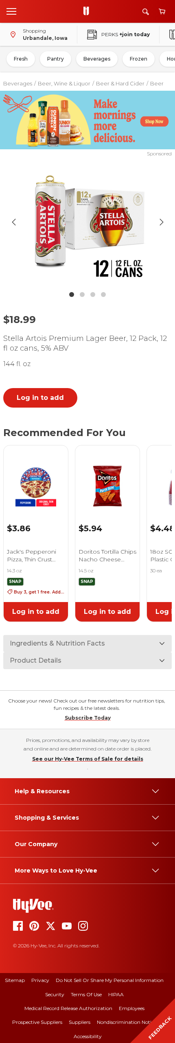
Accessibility (88, 1036)
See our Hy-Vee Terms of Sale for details (87, 759)
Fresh (21, 59)
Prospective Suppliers (37, 1022)
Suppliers (79, 1022)
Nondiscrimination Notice (126, 1022)
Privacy (40, 980)
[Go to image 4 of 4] (103, 294)
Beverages (96, 59)
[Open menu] (11, 11)
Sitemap (15, 980)
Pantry (55, 59)
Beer (157, 83)
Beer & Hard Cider (120, 83)
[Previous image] (14, 222)
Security (54, 994)
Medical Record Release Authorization (68, 1008)
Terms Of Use (86, 994)
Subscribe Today (88, 718)
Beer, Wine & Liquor (64, 83)
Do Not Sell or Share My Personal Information (110, 980)
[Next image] (161, 222)
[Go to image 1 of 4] (71, 294)
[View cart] (161, 11)
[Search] (145, 11)
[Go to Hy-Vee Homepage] (88, 11)
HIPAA (116, 994)
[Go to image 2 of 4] (82, 294)
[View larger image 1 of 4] (88, 222)
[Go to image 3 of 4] (93, 294)
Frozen (138, 59)
